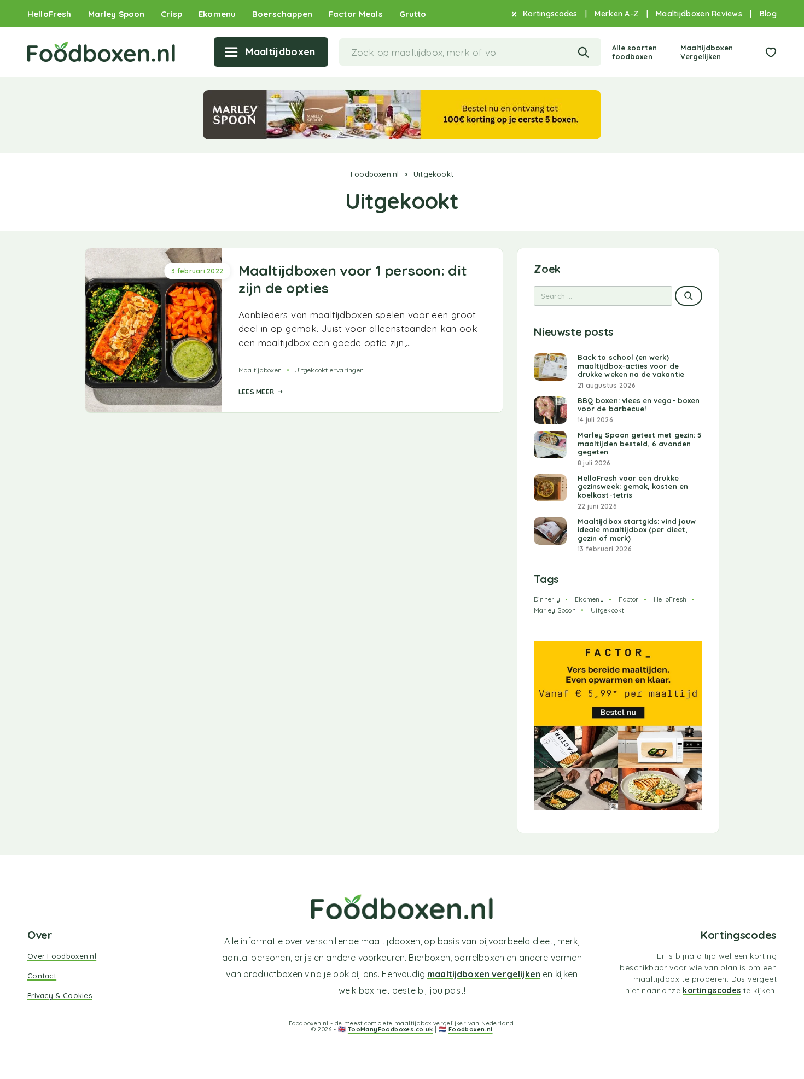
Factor (628, 599)
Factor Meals (356, 14)
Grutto (413, 14)
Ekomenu (217, 14)
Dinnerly (547, 599)
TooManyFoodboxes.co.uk (390, 1029)
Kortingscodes (550, 14)
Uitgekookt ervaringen (329, 370)
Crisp (171, 14)
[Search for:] (603, 296)
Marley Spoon (116, 14)
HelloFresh (49, 14)
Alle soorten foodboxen (634, 52)
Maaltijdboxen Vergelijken (706, 52)
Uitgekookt (607, 610)
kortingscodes (712, 990)
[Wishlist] (770, 53)
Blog (768, 14)
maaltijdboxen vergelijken (483, 974)
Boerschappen (282, 14)
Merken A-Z (616, 14)
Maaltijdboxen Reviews (699, 14)
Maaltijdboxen (260, 370)
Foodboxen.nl (375, 174)
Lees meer (256, 392)
